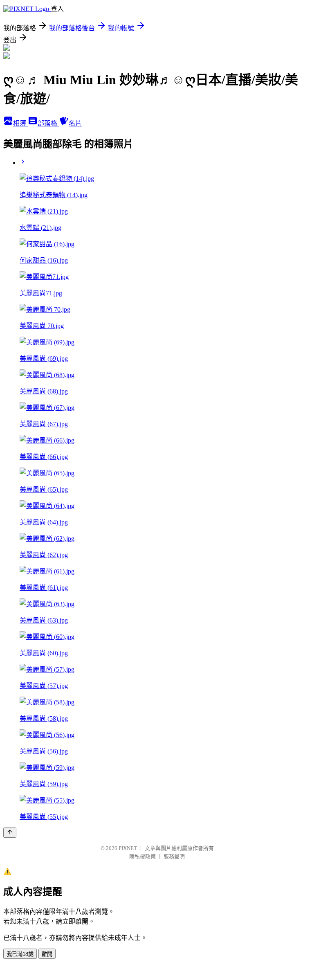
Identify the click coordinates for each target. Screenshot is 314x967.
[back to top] (9, 833)
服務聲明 (174, 856)
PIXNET (128, 848)
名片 (75, 123)
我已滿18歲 (20, 954)
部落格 (48, 123)
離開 (47, 954)
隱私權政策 (142, 856)
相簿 (20, 123)
